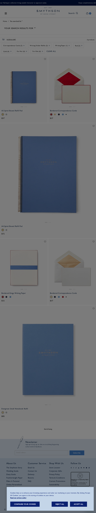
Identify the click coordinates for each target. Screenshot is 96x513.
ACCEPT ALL (78, 504)
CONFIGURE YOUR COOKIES (25, 504)
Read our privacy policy (18, 498)
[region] (50, 499)
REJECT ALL (60, 504)
